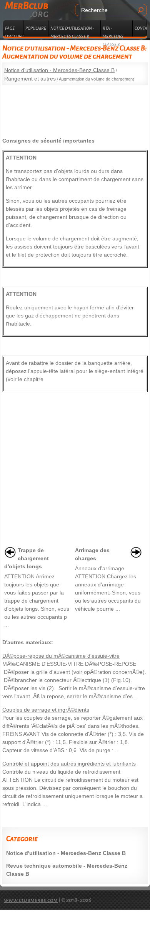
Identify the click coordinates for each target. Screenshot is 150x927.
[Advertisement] (75, 108)
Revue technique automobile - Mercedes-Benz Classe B (66, 870)
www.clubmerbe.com (31, 900)
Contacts (141, 28)
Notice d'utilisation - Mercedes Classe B (72, 31)
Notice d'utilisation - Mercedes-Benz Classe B (59, 70)
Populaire (35, 28)
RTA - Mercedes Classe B (113, 31)
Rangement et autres (30, 79)
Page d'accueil (14, 31)
